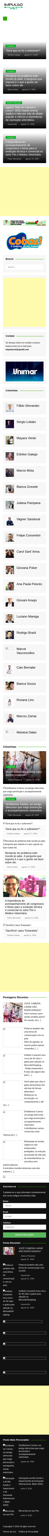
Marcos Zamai (26, 716)
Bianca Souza (26, 683)
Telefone (7, 1223)
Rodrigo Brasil (26, 632)
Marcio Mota (13, 89)
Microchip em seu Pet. (29, 1511)
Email (5, 1212)
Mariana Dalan (27, 732)
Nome (5, 1201)
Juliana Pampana (28, 503)
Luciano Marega (28, 616)
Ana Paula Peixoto (29, 584)
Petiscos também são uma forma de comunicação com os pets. (31, 1268)
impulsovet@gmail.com (17, 349)
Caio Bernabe (26, 667)
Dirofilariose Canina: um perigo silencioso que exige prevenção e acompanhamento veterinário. (24, 807)
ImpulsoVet (12, 124)
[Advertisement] (24, 191)
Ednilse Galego (14, 55)
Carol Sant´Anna (28, 551)
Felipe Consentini (28, 535)
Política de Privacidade (28, 1532)
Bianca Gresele (27, 486)
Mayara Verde (26, 438)
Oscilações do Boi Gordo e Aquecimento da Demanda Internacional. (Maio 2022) (31, 1481)
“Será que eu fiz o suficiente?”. (23, 50)
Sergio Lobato (26, 422)
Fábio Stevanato (14, 159)
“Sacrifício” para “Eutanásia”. (22, 930)
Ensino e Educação (14, 103)
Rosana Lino (25, 700)
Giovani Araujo (27, 600)
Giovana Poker (27, 568)
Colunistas (11, 46)
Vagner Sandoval (28, 519)
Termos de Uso (9, 1532)
